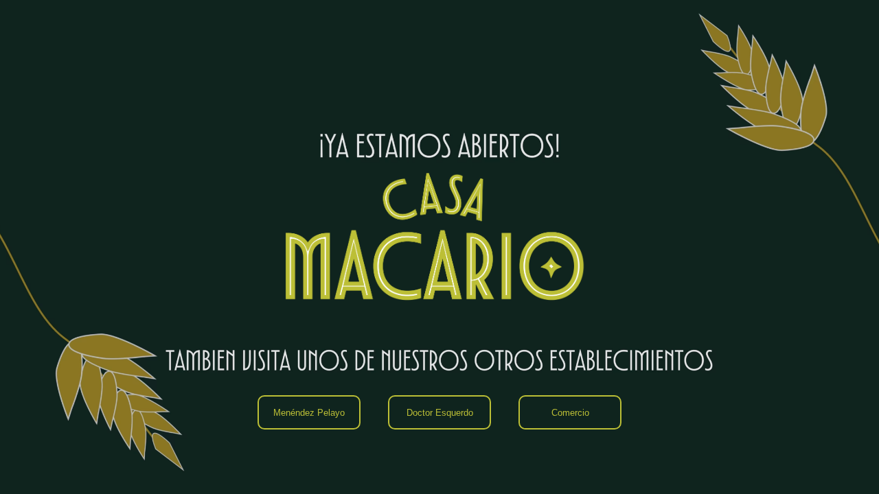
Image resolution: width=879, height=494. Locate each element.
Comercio (570, 413)
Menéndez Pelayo (309, 413)
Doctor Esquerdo (440, 413)
